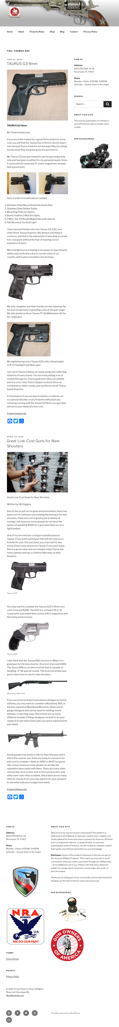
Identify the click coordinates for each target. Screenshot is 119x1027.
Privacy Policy (90, 31)
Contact (74, 31)
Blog (62, 31)
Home (10, 31)
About (21, 31)
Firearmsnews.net (16, 413)
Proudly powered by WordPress (65, 1013)
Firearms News (37, 31)
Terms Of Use (12, 959)
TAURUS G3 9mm (22, 63)
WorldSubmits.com (15, 995)
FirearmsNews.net (17, 789)
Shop (52, 31)
